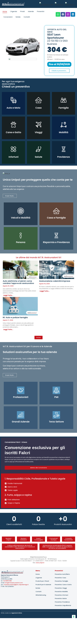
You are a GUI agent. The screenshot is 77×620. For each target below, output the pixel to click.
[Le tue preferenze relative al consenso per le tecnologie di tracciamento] (73, 616)
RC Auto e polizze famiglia (15, 317)
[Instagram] (68, 14)
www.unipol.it (40, 563)
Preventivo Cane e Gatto (63, 585)
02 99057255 (7, 581)
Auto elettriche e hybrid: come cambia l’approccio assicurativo (18, 282)
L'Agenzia (13, 11)
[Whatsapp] (58, 14)
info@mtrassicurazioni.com (14, 583)
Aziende (31, 11)
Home (5, 11)
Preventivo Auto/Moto (62, 574)
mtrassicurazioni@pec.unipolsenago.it (16, 585)
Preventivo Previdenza (62, 602)
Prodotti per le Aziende (43, 585)
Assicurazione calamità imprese (54, 281)
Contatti (27, 17)
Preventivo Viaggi (61, 588)
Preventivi (40, 11)
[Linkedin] (73, 14)
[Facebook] (63, 14)
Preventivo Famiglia (61, 581)
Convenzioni (7, 17)
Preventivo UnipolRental (63, 605)
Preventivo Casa (60, 578)
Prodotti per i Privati (42, 581)
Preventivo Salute (61, 598)
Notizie (18, 17)
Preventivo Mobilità (61, 592)
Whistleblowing (41, 595)
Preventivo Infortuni (61, 595)
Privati (22, 11)
